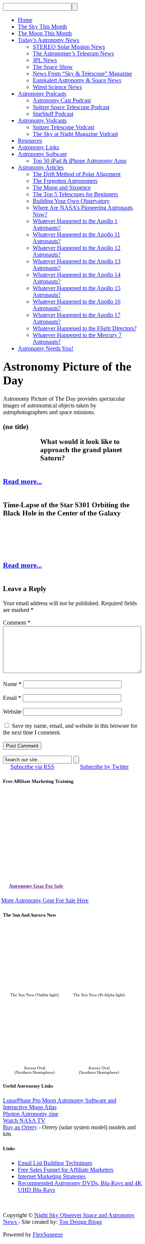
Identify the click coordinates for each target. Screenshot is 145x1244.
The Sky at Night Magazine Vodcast (75, 134)
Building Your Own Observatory (71, 201)
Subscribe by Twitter (104, 767)
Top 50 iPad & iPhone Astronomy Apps (79, 161)
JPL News (45, 60)
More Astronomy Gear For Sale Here (44, 900)
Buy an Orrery (20, 1127)
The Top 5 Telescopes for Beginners (75, 194)
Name (12, 684)
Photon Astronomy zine (30, 1114)
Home (25, 20)
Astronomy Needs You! (45, 348)
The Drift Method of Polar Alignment (76, 174)
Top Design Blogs (80, 1222)
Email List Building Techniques (55, 1163)
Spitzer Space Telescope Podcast (71, 107)
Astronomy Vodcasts (42, 120)
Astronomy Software (42, 154)
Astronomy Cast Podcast (62, 100)
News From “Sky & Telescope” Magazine (82, 73)
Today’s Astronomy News (48, 40)
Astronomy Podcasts (42, 94)
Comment (16, 622)
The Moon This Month (45, 33)
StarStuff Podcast (53, 114)
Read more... (22, 481)
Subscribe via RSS (32, 767)
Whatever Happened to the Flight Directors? (84, 328)
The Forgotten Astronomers (65, 181)
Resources (30, 140)
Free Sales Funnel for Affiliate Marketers (65, 1170)
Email (12, 698)
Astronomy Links (38, 147)
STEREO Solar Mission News (69, 47)
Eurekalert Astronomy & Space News (77, 80)
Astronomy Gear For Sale (36, 886)
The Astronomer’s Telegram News (73, 53)
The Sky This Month (42, 26)
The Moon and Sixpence (62, 187)
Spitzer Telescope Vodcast (63, 127)
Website (12, 711)
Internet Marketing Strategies (52, 1176)
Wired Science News (57, 87)
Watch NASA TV (24, 1120)
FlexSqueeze (48, 1234)
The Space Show (53, 67)
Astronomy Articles (41, 167)
